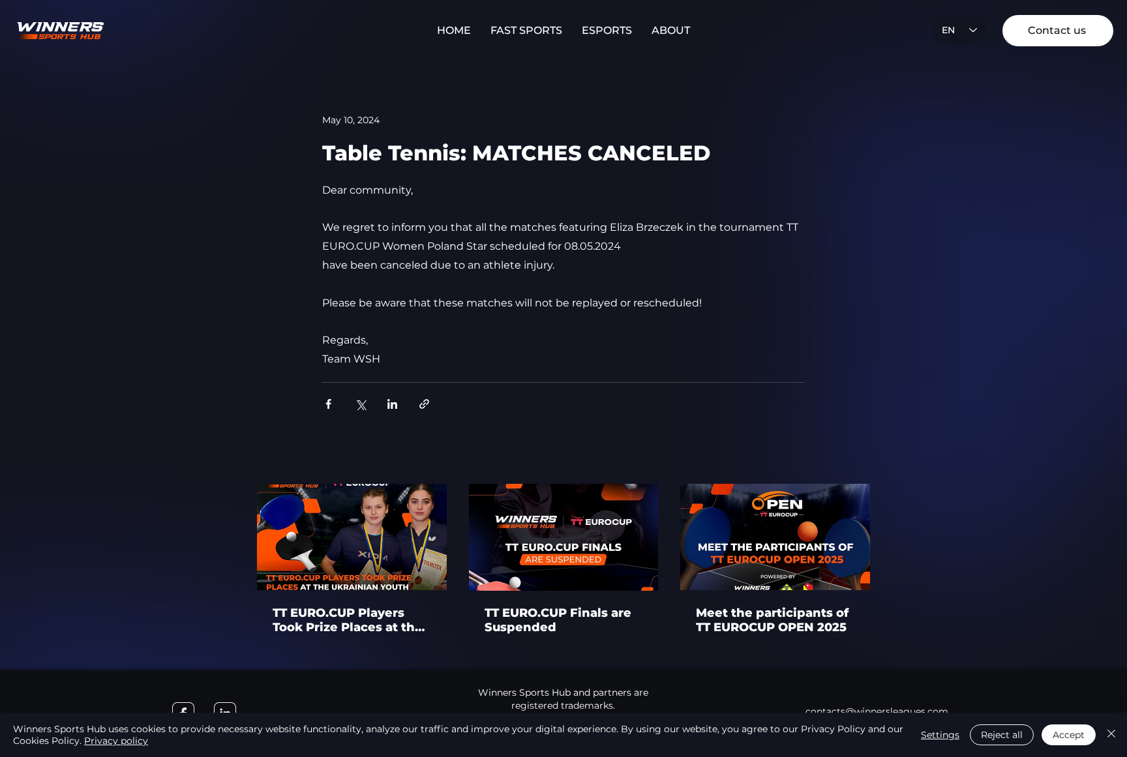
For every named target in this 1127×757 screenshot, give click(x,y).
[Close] (1111, 735)
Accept (1069, 735)
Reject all (1002, 735)
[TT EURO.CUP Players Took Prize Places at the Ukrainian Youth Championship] (352, 537)
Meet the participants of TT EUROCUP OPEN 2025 (772, 620)
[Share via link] (424, 404)
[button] (526, 30)
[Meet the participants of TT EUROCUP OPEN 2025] (775, 537)
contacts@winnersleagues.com (876, 711)
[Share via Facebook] (328, 404)
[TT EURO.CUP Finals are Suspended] (564, 537)
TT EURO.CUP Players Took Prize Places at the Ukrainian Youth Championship (348, 620)
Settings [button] (940, 735)
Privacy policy (116, 741)
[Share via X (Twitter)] (360, 404)
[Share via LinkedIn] (392, 404)
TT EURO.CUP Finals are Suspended (558, 620)
